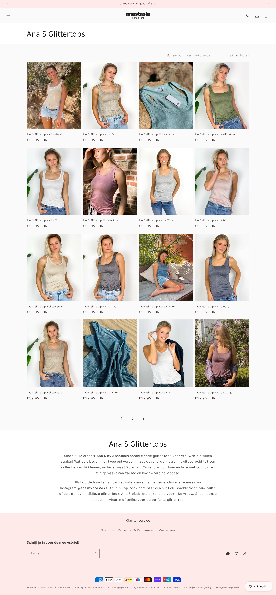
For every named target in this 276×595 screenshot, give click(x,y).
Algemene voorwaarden (146, 587)
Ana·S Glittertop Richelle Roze (100, 220)
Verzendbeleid (96, 587)
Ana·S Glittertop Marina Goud (44, 134)
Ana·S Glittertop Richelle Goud (45, 306)
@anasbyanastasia (93, 488)
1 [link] (121, 418)
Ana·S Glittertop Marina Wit (43, 220)
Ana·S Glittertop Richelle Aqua (157, 134)
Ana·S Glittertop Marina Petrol (100, 392)
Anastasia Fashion (48, 587)
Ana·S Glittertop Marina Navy (212, 306)
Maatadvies (167, 530)
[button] (8, 15)
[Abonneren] (95, 553)
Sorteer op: (174, 55)
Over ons (107, 530)
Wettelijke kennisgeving (198, 587)
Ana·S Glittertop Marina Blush (212, 220)
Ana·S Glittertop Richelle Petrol (157, 306)
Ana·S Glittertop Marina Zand (100, 134)
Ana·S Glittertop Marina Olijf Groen (215, 134)
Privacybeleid (172, 587)
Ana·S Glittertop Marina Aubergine (215, 392)
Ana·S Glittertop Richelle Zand (45, 392)
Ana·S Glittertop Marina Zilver (156, 220)
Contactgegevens (118, 587)
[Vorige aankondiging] (7, 4)
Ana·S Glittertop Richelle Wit (155, 392)
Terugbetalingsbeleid (228, 587)
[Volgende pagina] (154, 418)
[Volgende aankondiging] (268, 4)
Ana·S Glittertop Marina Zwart (100, 306)
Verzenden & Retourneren (136, 530)
